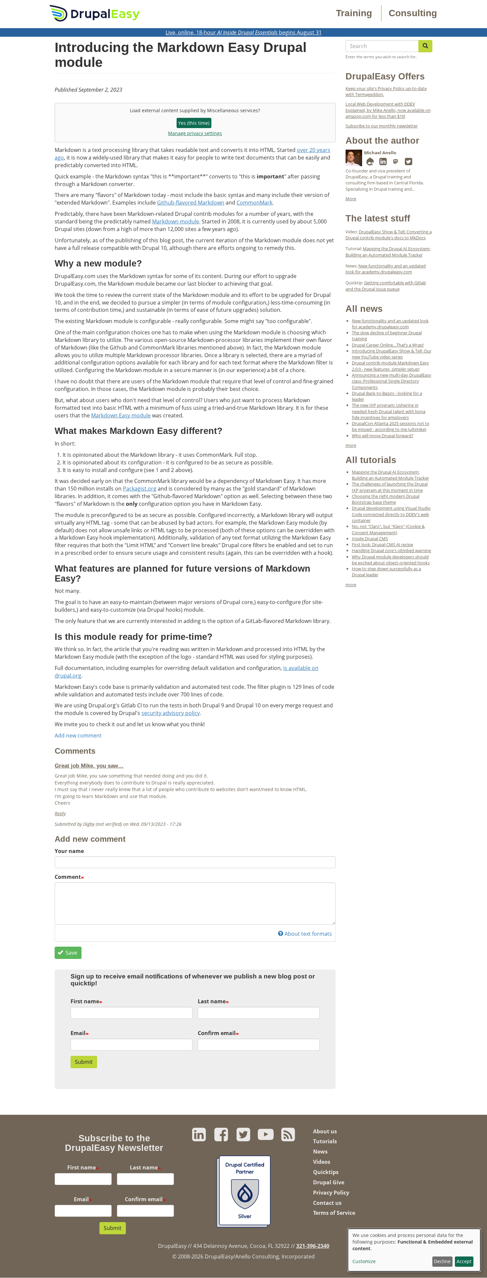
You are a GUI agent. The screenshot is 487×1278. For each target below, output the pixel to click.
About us (325, 1131)
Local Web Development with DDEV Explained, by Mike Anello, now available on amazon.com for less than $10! (388, 110)
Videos (321, 1161)
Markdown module (175, 221)
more (351, 445)
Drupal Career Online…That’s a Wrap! (388, 345)
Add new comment (78, 735)
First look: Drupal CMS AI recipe (382, 544)
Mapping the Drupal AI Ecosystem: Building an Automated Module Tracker (388, 252)
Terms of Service (334, 1212)
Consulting (413, 13)
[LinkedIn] (383, 163)
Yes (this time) (193, 123)
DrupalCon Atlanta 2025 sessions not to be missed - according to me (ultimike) (390, 426)
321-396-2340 (312, 1246)
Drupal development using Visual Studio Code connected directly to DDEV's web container (391, 514)
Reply (60, 813)
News (320, 1151)
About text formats (308, 933)
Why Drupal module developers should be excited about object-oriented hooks (391, 560)
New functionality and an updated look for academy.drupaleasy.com (386, 269)
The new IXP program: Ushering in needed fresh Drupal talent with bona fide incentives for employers (388, 411)
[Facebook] (221, 1138)
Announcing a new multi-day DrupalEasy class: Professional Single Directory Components (391, 381)
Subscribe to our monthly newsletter (382, 126)
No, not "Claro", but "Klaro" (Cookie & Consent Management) (388, 529)
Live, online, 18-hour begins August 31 (244, 32)
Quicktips (326, 1172)
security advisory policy (170, 713)
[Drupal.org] (370, 163)
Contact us (327, 1203)
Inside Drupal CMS (370, 539)
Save (70, 952)
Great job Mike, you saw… (89, 765)
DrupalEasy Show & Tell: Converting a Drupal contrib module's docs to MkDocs (389, 235)
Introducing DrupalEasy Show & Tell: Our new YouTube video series (391, 354)
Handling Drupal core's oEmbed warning (391, 550)
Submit (84, 1061)
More (351, 199)
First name (85, 1001)
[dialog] (414, 1250)
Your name (69, 851)
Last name (212, 1001)
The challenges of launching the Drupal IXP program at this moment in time (390, 487)
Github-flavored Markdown (190, 202)
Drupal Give (328, 1182)
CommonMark (254, 202)
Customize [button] (364, 1261)
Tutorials (325, 1141)
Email (78, 1033)
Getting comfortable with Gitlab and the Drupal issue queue (386, 286)
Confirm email (217, 1033)
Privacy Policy (331, 1192)
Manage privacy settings (195, 133)
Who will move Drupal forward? (382, 436)
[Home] (95, 12)
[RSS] (288, 1138)
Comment (68, 876)
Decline (442, 1261)
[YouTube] (266, 1138)
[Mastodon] (396, 163)
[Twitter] (408, 163)
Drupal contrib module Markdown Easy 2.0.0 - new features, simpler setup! (390, 366)
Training (354, 13)
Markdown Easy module (121, 415)
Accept (464, 1261)
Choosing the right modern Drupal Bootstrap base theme (385, 499)
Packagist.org (139, 488)
